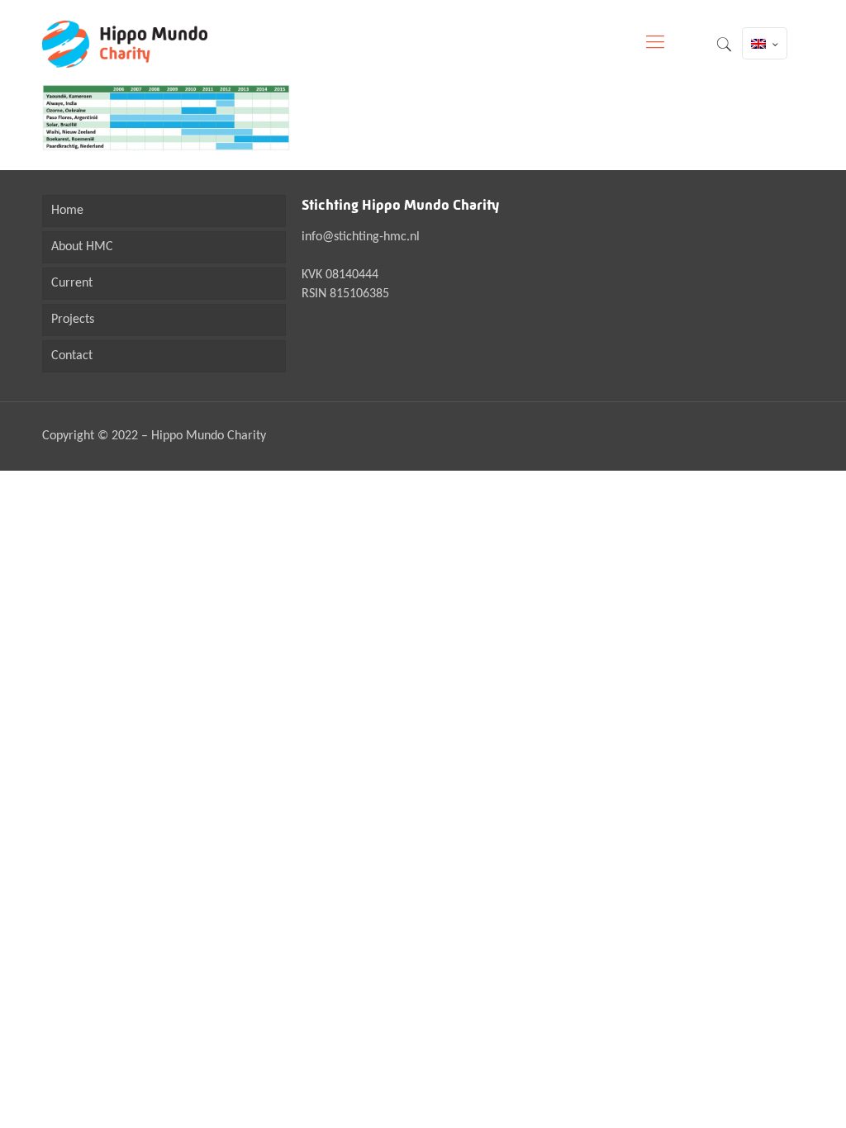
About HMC (82, 247)
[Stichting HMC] (124, 44)
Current (72, 283)
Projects (72, 319)
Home (67, 210)
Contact (72, 356)
